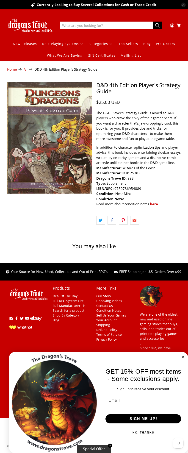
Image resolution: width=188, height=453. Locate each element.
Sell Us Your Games (111, 315)
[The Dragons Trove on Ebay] (36, 323)
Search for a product (68, 310)
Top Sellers (128, 44)
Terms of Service (109, 334)
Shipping (103, 325)
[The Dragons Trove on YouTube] (27, 319)
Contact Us (104, 305)
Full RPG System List (68, 301)
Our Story (103, 296)
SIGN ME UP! (143, 419)
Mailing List (131, 55)
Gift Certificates (102, 55)
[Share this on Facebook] (112, 220)
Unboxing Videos (109, 301)
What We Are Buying (65, 55)
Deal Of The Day (65, 296)
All (26, 69)
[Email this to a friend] (134, 220)
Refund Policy (106, 330)
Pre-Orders (165, 44)
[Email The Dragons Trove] (11, 319)
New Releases (25, 44)
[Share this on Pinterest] (123, 220)
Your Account (106, 320)
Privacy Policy (106, 339)
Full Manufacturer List (70, 305)
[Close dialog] (183, 357)
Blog (147, 44)
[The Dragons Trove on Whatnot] (20, 327)
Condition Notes (108, 310)
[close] (183, 5)
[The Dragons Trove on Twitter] (22, 319)
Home (12, 69)
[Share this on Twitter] (100, 220)
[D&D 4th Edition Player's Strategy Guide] (49, 138)
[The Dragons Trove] (30, 25)
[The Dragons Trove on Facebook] (16, 319)
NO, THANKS (143, 432)
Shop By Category (66, 315)
